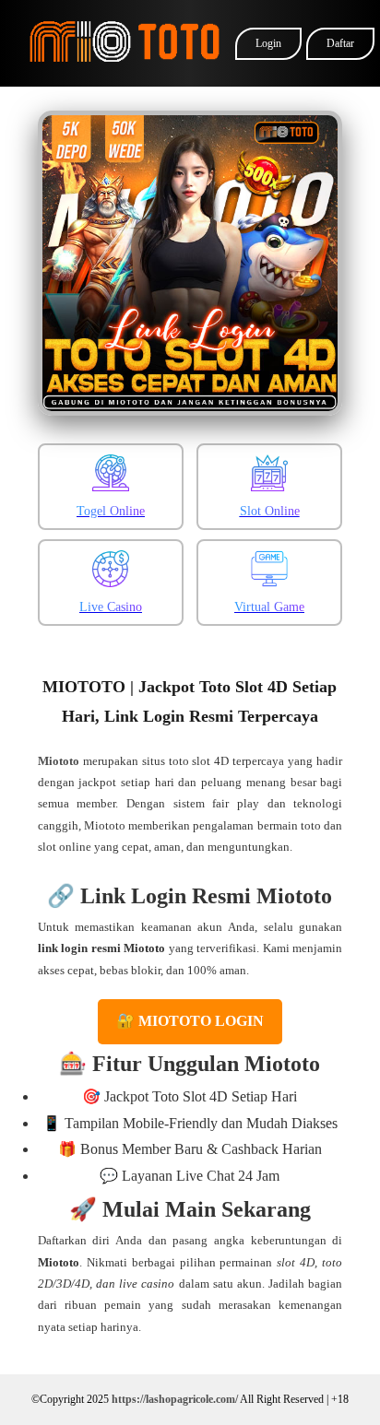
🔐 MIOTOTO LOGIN (190, 1021)
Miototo (58, 761)
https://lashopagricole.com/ (175, 1399)
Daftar (340, 43)
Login (268, 43)
